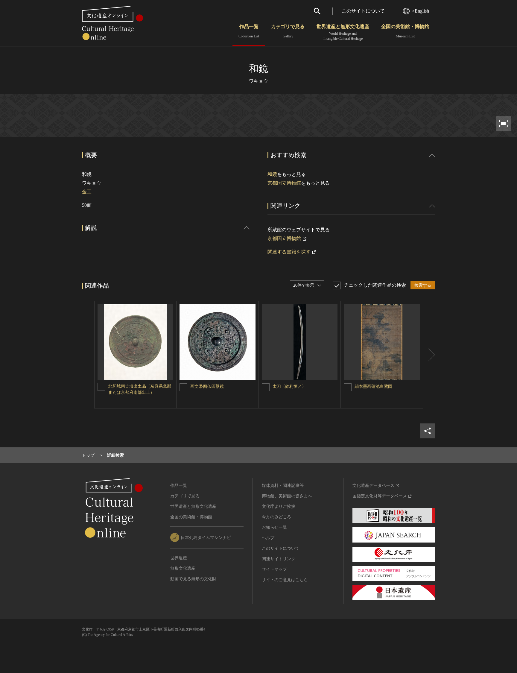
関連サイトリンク (278, 559)
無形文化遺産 (182, 568)
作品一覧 (248, 31)
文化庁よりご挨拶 (278, 506)
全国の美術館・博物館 (405, 31)
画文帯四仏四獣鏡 (207, 386)
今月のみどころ (276, 517)
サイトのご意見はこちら (285, 580)
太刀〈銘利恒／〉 (289, 386)
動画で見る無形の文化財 (193, 579)
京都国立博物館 (284, 183)
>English (420, 10)
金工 (87, 191)
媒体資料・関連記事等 (283, 485)
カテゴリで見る (288, 31)
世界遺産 (178, 558)
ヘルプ (268, 538)
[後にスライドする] (429, 354)
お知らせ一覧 (274, 527)
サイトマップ (274, 569)
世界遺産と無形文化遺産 (343, 32)
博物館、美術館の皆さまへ (287, 496)
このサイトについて (363, 10)
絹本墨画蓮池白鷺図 (373, 386)
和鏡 (272, 174)
